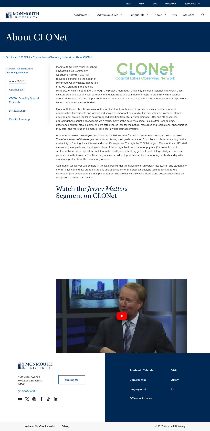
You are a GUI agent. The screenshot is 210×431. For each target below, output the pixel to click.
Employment (138, 389)
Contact (68, 380)
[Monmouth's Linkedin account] (55, 399)
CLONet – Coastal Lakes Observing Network (46, 57)
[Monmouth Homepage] (22, 14)
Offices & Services (141, 398)
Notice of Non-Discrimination (40, 426)
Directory (170, 3)
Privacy (66, 426)
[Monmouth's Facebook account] (41, 399)
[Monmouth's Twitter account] (27, 399)
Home (13, 57)
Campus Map (138, 379)
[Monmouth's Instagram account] (34, 399)
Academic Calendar (142, 370)
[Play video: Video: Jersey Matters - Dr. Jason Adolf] (121, 316)
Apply (141, 3)
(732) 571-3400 (26, 391)
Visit (128, 3)
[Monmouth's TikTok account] (48, 399)
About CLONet (83, 57)
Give (155, 3)
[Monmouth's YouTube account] (20, 399)
